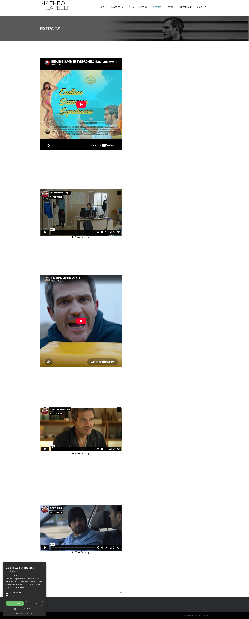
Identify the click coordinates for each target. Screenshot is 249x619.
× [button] (44, 565)
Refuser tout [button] (34, 603)
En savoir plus (18, 587)
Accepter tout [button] (15, 603)
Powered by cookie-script (25, 613)
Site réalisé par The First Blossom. (195, 615)
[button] (24, 608)
